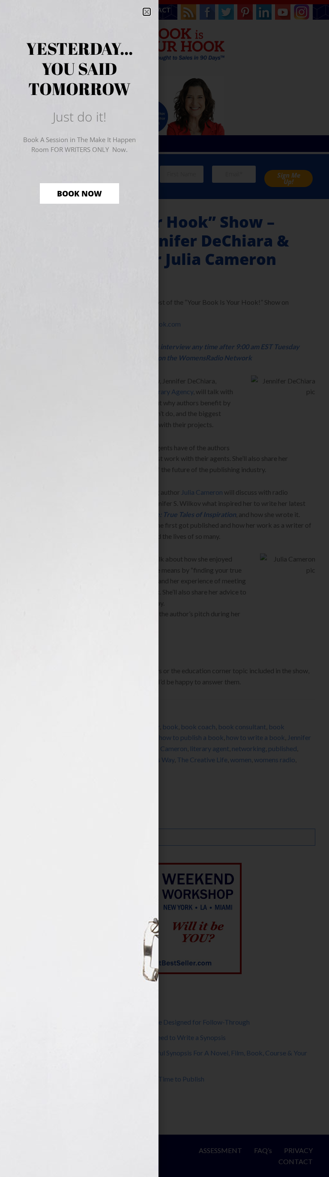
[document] (164, 588)
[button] (147, 12)
